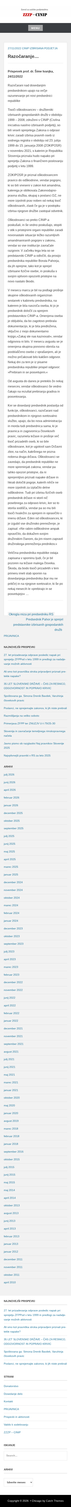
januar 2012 (11, 1251)
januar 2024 (11, 920)
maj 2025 (9, 851)
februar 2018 (11, 1136)
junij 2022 (9, 997)
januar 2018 (11, 1143)
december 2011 (13, 1259)
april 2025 (10, 859)
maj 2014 (9, 1190)
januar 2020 (11, 1113)
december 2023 (13, 928)
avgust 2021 (11, 1051)
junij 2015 (9, 1174)
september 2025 (13, 828)
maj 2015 (9, 1182)
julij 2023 (9, 951)
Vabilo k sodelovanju (16, 1424)
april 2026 (10, 789)
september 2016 (13, 1151)
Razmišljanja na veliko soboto (21, 715)
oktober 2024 (12, 897)
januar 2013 (11, 1243)
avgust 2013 (11, 1213)
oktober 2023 (12, 936)
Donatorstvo (11, 1386)
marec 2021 (11, 1082)
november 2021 (13, 1036)
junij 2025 (9, 843)
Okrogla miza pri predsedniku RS (31, 614)
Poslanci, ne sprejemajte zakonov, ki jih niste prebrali (35, 708)
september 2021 (13, 1043)
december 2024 (13, 882)
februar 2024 (11, 912)
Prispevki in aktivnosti (16, 1416)
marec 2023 (11, 966)
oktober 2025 (12, 820)
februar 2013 (11, 1236)
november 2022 (13, 989)
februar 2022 (11, 1013)
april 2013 (10, 1228)
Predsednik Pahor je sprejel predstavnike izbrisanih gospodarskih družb (38, 624)
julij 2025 (9, 836)
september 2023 (13, 943)
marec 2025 (11, 866)
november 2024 (13, 889)
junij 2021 (9, 1066)
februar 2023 (11, 974)
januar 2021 (11, 1090)
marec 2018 (11, 1128)
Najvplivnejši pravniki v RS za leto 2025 (27, 755)
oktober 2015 (12, 1159)
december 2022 (13, 982)
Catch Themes (55, 1500)
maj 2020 (9, 1105)
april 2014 (10, 1197)
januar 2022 (11, 1020)
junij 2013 (9, 1220)
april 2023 (10, 959)
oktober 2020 (12, 1097)
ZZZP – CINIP (12, 1432)
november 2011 (13, 1267)
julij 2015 (9, 1167)
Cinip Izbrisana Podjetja (40, 48)
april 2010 (10, 1282)
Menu (35, 28)
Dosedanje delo (13, 1393)
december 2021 (13, 1028)
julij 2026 (9, 774)
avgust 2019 (11, 1120)
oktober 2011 (12, 1274)
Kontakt (8, 1401)
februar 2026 (11, 797)
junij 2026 (9, 782)
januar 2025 (11, 874)
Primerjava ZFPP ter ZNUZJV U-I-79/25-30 (29, 723)
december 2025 (13, 813)
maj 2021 (9, 1074)
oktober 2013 (12, 1205)
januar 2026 (11, 805)
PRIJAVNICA (11, 635)
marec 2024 (11, 905)
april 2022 (10, 1005)
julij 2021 (9, 1059)
